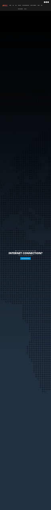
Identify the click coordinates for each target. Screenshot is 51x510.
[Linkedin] (48, 2)
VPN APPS (19, 5)
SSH (13, 5)
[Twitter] (46, 2)
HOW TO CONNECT (33, 5)
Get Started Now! (25, 258)
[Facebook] (44, 2)
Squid (39, 5)
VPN (16, 5)
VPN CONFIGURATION (25, 5)
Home (10, 5)
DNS (41, 5)
